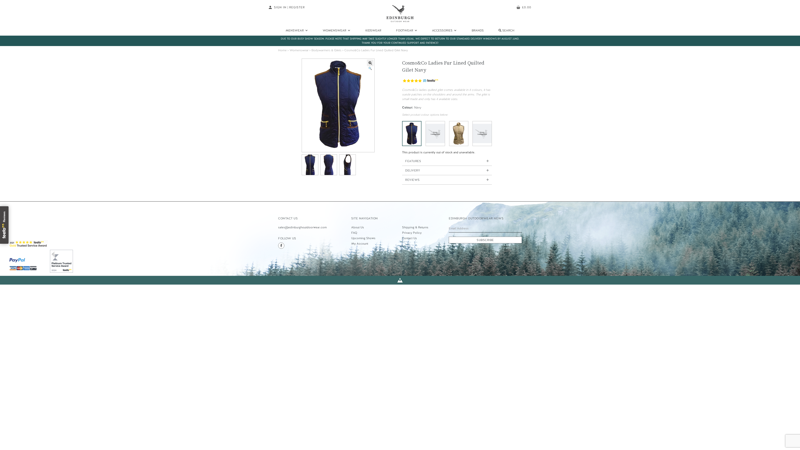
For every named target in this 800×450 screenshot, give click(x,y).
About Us (357, 227)
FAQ (354, 233)
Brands (478, 30)
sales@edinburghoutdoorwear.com (302, 227)
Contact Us (409, 238)
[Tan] (459, 133)
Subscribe (485, 240)
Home (282, 50)
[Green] (435, 133)
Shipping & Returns (415, 227)
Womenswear (299, 50)
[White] (482, 133)
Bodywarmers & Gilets (326, 50)
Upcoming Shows (363, 238)
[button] (370, 63)
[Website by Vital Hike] (400, 280)
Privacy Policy (412, 233)
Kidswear (373, 30)
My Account (359, 243)
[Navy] (411, 133)
